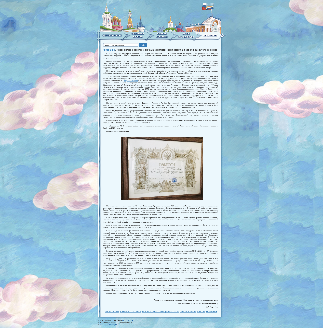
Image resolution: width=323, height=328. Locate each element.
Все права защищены (109, 324)
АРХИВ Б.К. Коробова (130, 311)
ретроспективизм (131, 80)
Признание (109, 49)
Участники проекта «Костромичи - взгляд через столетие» (169, 311)
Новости (201, 311)
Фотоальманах (112, 311)
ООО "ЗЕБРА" (128, 320)
